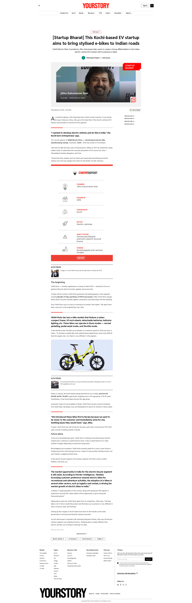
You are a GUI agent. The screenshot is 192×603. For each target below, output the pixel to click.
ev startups (72, 539)
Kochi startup (86, 539)
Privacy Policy (105, 593)
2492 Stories (106, 58)
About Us (91, 593)
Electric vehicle (57, 539)
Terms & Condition (115, 593)
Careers (97, 593)
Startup (95, 32)
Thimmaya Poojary (93, 58)
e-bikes (99, 539)
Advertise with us (81, 533)
